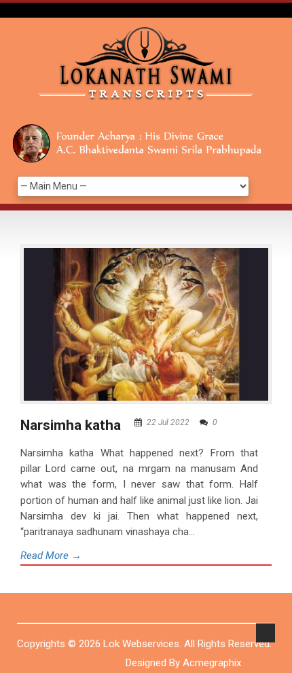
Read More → (50, 555)
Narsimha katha (70, 425)
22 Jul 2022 (168, 422)
